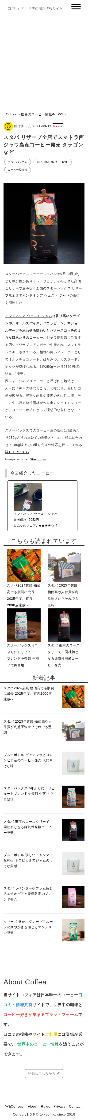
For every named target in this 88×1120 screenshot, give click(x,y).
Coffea (11, 114)
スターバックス (17, 162)
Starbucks (38, 459)
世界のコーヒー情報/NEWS (42, 114)
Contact (75, 1106)
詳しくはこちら (17, 452)
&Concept (16, 1106)
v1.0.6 (30, 1114)
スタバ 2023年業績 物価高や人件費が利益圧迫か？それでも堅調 (28, 727)
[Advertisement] (44, 63)
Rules (45, 1106)
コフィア (16, 8)
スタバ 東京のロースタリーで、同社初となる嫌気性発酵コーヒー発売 (28, 827)
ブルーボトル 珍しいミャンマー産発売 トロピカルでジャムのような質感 (28, 860)
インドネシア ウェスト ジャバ (46, 295)
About (33, 1106)
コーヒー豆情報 (17, 169)
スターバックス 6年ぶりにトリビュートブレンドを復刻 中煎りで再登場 (29, 793)
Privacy (59, 1106)
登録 (70, 1034)
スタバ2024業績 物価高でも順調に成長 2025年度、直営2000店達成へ (29, 693)
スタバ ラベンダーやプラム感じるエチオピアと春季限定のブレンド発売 (28, 893)
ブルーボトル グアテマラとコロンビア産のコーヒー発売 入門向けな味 (28, 760)
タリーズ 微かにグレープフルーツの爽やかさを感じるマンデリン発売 (28, 927)
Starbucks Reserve (52, 162)
